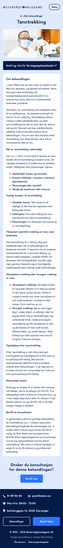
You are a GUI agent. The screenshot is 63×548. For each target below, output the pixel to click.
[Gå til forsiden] (22, 7)
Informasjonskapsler (38, 542)
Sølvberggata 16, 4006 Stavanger (28, 510)
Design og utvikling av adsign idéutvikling (32, 537)
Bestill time (31, 478)
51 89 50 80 (14, 496)
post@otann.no (41, 496)
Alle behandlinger (33, 15)
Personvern (20, 542)
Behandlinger (16, 521)
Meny (54, 7)
